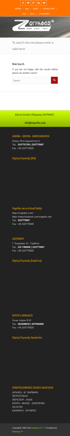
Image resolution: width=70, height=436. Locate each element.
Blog (27, 9)
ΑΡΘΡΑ (18, 9)
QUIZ (32, 14)
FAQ (24, 14)
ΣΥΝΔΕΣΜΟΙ (44, 14)
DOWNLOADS (49, 9)
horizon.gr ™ (17, 432)
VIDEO (36, 9)
